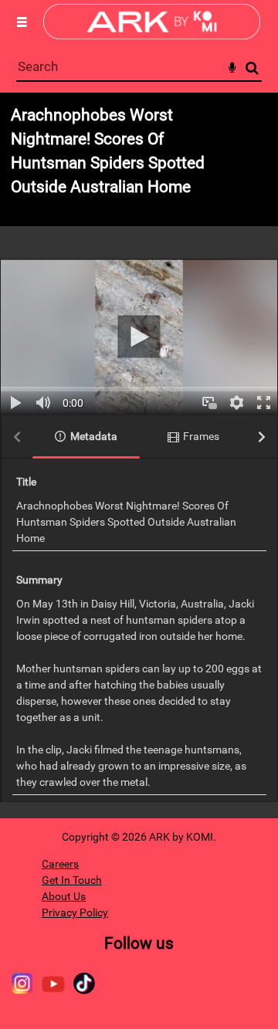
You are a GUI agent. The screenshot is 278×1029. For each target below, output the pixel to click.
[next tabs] (261, 437)
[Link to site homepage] (151, 35)
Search (252, 68)
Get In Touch (72, 880)
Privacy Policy (75, 912)
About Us (64, 896)
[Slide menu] (21, 21)
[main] (139, 455)
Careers (60, 864)
